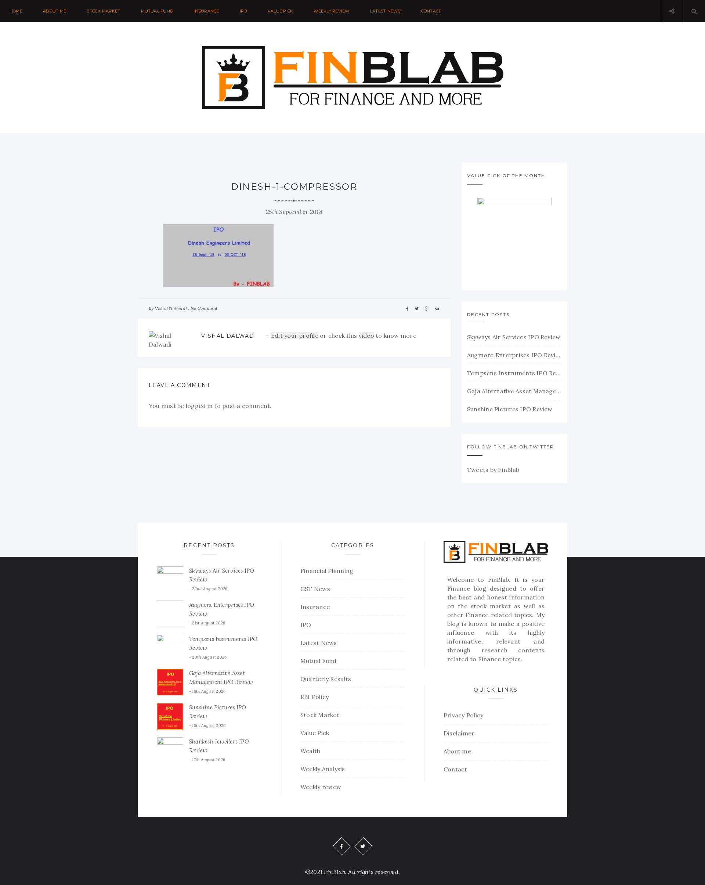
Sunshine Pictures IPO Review (510, 409)
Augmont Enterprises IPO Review (514, 355)
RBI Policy (314, 697)
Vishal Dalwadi (171, 308)
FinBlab (498, 579)
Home (16, 11)
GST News (315, 588)
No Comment (204, 308)
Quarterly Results (325, 678)
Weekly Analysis (322, 769)
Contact (431, 11)
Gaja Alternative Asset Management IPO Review (514, 391)
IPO (243, 11)
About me (54, 11)
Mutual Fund (157, 11)
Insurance (206, 11)
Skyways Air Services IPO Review (513, 337)
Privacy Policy (463, 715)
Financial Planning (326, 570)
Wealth (310, 751)
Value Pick (280, 11)
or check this (315, 335)
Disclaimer (459, 733)
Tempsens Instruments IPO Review (514, 373)
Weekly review (331, 11)
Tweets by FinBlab (493, 469)
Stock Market (103, 11)
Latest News (385, 11)
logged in (199, 405)
